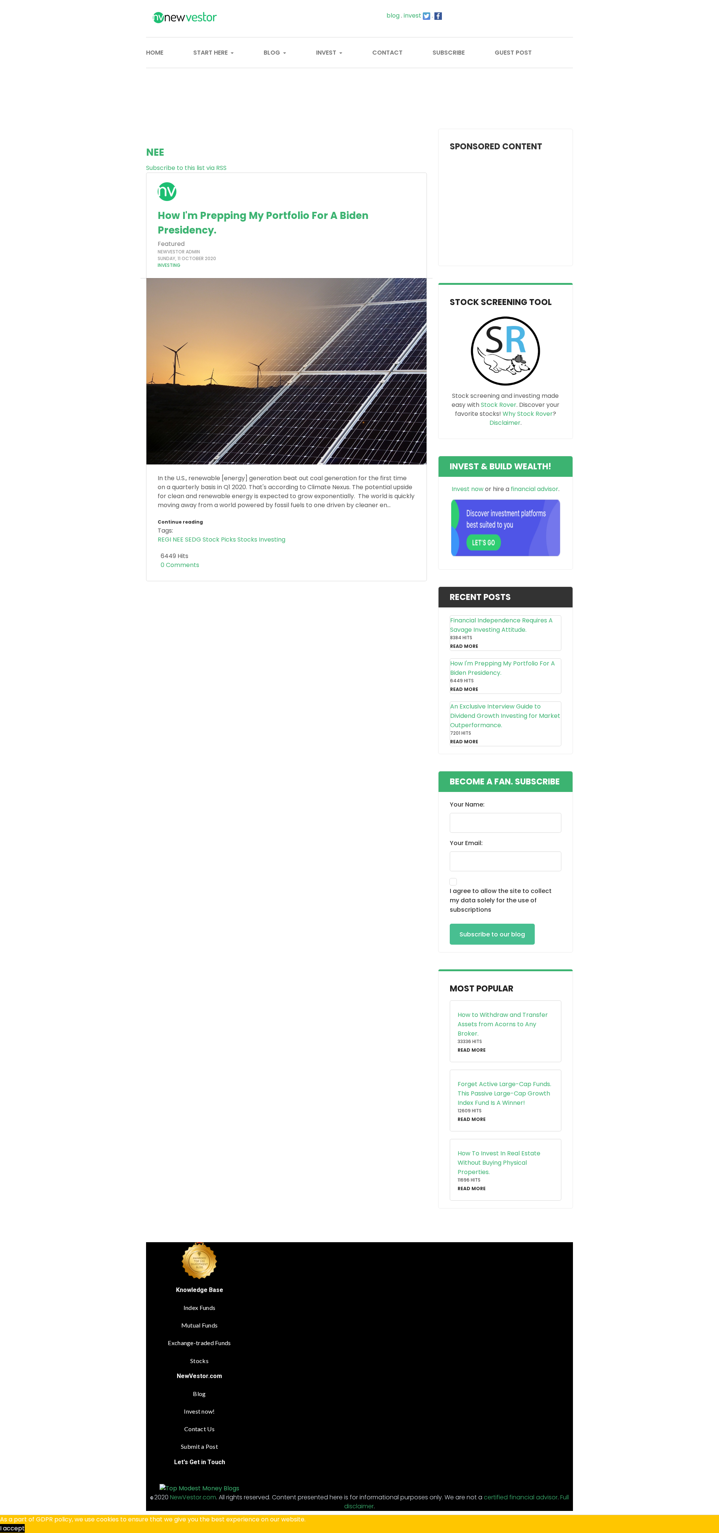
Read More (464, 646)
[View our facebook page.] (438, 15)
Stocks (247, 539)
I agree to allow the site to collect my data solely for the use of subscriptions (501, 900)
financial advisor (534, 489)
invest (412, 15)
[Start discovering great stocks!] (505, 350)
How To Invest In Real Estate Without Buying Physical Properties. (499, 1162)
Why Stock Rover (528, 413)
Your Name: (467, 804)
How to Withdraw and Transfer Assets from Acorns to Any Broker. (503, 1024)
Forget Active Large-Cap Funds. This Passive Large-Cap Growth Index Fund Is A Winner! (504, 1093)
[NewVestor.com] (195, 17)
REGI (164, 539)
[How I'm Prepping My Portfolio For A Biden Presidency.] (286, 371)
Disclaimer (505, 422)
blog (393, 15)
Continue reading (180, 522)
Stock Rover (498, 404)
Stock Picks (219, 539)
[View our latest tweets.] (426, 15)
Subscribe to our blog (492, 934)
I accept (12, 1528)
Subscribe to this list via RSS (186, 168)
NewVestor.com (193, 1497)
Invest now (467, 489)
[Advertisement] (359, 89)
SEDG (193, 539)
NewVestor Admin (179, 252)
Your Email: (466, 843)
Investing (169, 265)
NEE (178, 539)
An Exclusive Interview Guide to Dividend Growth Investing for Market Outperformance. (505, 715)
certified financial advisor (521, 1497)
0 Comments (178, 565)
